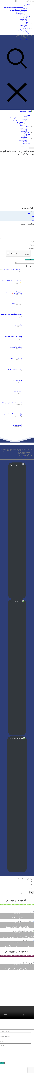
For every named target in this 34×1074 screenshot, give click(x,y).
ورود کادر (24, 31)
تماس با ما (27, 23)
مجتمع (28, 4)
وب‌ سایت (31, 248)
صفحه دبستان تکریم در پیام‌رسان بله (13, 7)
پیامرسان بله (19, 11)
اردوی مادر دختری (17, 391)
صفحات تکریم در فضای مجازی (18, 10)
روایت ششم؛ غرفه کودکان (15, 369)
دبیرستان (24, 8)
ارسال (31, 892)
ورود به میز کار (26, 28)
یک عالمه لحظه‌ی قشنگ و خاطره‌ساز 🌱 (11, 269)
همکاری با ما (23, 26)
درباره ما (28, 22)
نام (32, 242)
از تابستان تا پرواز (17, 303)
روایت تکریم (18, 325)
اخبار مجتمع (24, 20)
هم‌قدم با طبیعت (17, 380)
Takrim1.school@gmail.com (23, 456)
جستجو (31, 148)
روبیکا (21, 14)
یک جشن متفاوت (17, 425)
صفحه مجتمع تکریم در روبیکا (16, 738)
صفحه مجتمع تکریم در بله (16, 465)
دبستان (25, 5)
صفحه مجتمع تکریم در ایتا (16, 601)
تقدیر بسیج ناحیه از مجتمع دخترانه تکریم (11, 402)
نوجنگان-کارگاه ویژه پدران (15, 347)
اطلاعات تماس (23, 25)
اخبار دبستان (23, 17)
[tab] (28, 211)
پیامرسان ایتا (19, 13)
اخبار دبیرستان (23, 19)
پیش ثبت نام (27, 32)
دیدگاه (32, 227)
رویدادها (28, 16)
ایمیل (32, 245)
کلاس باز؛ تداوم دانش (16, 358)
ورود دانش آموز (22, 29)
